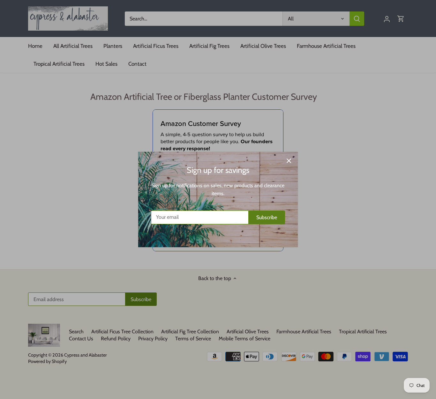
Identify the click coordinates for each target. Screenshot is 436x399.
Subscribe (266, 217)
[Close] (289, 161)
